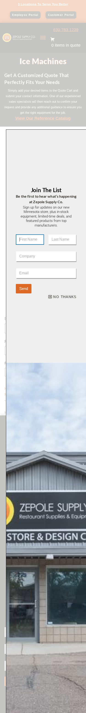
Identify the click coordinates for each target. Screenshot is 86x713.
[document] (43, 356)
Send (23, 288)
